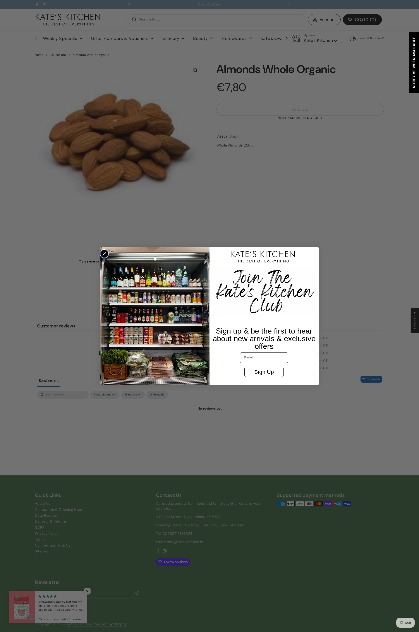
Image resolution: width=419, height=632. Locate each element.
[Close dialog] (104, 254)
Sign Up (264, 372)
